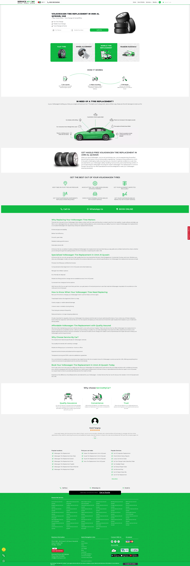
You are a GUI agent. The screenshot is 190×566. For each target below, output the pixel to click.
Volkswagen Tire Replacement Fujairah (64, 464)
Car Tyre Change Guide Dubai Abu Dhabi (124, 461)
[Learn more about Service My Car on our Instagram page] (118, 541)
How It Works (141, 2)
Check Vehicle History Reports (121, 456)
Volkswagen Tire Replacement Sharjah (64, 469)
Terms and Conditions (86, 561)
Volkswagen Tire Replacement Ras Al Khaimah (66, 466)
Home (135, 2)
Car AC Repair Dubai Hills (120, 472)
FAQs (82, 544)
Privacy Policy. (58, 564)
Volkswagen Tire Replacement (62, 453)
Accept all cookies (130, 564)
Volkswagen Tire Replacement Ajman (64, 458)
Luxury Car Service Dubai (120, 458)
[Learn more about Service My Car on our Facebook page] (115, 541)
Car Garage (84, 548)
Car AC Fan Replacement (120, 474)
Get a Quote (104, 492)
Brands (155, 2)
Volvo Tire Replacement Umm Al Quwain (94, 461)
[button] (93, 438)
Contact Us (83, 546)
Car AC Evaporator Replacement (122, 453)
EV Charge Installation (86, 553)
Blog (82, 550)
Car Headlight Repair (119, 464)
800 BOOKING (57, 550)
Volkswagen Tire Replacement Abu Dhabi (65, 456)
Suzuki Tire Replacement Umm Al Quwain (95, 456)
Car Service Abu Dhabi (86, 557)
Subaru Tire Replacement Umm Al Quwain (95, 453)
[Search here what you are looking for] (160, 2)
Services (148, 2)
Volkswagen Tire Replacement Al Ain (63, 461)
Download (83, 552)
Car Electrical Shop (118, 469)
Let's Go (99, 30)
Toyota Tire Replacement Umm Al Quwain (95, 458)
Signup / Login (167, 2)
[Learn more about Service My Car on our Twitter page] (112, 541)
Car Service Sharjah (86, 555)
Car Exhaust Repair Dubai (120, 466)
